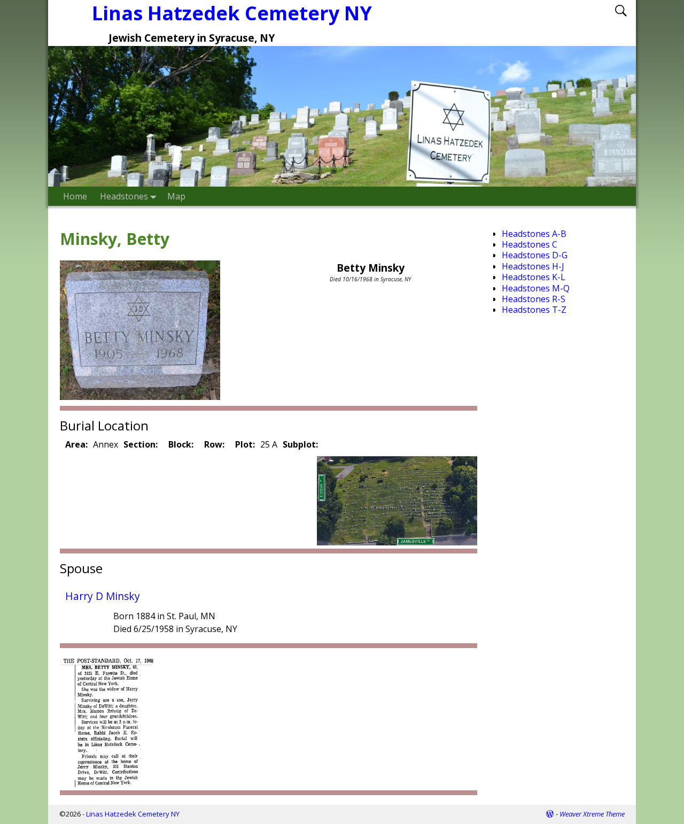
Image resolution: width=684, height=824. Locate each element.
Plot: (245, 444)
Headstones (124, 196)
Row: (214, 444)
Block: (180, 444)
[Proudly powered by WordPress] (550, 814)
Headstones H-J (533, 266)
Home (75, 196)
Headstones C (529, 244)
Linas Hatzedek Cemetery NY (232, 13)
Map (176, 196)
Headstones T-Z (534, 309)
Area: (76, 444)
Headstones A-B (534, 234)
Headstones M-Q (536, 288)
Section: (140, 444)
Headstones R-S (533, 299)
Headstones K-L (533, 277)
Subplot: (300, 444)
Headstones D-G (535, 255)
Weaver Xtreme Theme (592, 814)
